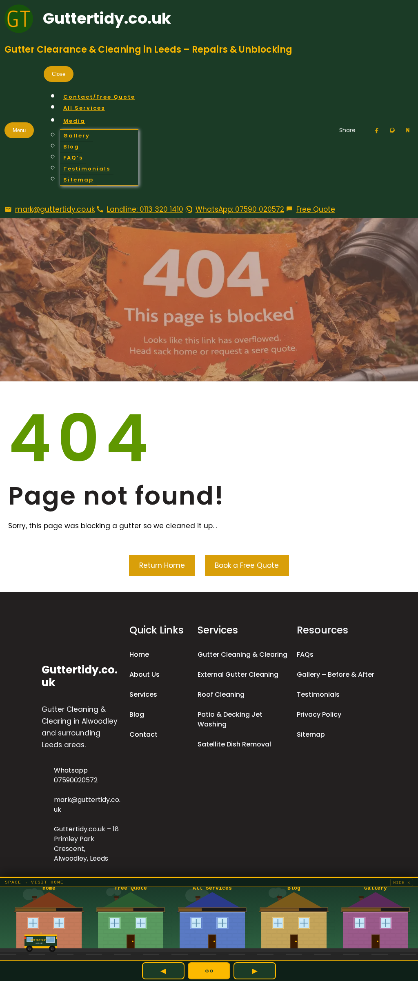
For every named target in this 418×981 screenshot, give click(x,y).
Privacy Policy (319, 714)
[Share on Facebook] (376, 130)
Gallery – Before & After (335, 674)
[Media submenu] (99, 121)
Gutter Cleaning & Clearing (242, 654)
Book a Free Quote (247, 565)
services (143, 694)
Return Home (162, 565)
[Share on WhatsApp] (392, 130)
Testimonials (318, 694)
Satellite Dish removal (234, 744)
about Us (144, 674)
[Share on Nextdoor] (408, 130)
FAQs (305, 654)
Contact (143, 734)
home (139, 654)
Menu (19, 130)
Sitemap (311, 734)
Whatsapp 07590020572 (76, 775)
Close (58, 74)
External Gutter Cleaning (238, 674)
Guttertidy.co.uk (107, 18)
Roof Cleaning (221, 694)
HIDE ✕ (401, 882)
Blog (136, 714)
